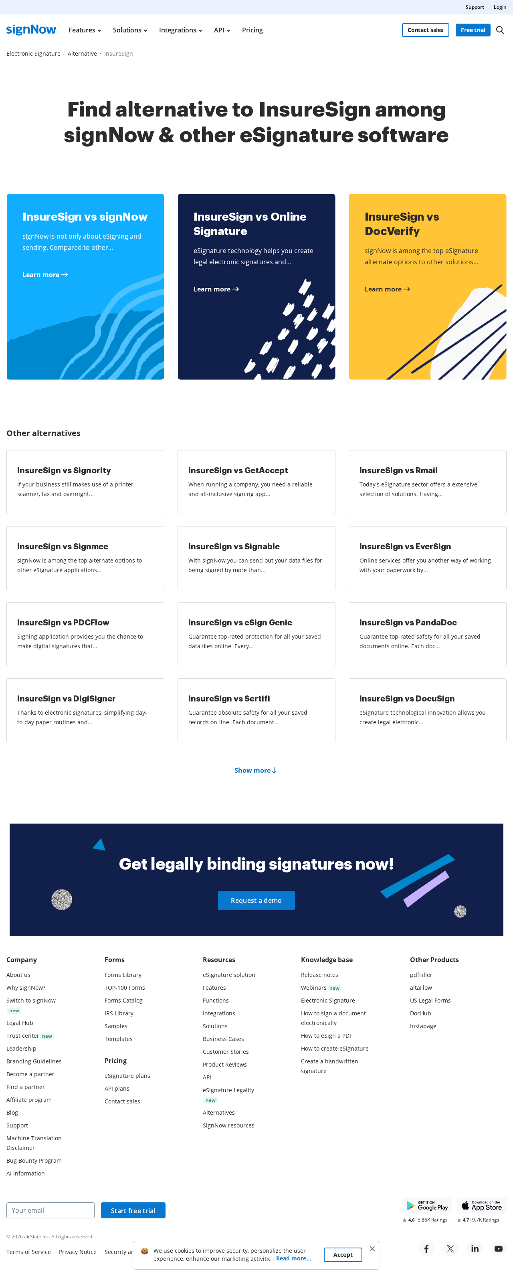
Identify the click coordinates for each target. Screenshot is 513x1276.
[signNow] (31, 30)
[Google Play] (427, 1206)
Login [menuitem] (500, 7)
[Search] (500, 30)
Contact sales (426, 30)
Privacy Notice (78, 1252)
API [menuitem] (219, 30)
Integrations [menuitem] (177, 30)
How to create (335, 1048)
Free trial (473, 30)
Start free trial (133, 1210)
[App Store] (482, 1206)
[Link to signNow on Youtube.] (499, 1249)
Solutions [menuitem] (127, 30)
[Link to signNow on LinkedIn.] (475, 1249)
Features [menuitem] (82, 30)
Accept (343, 1254)
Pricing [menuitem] (252, 30)
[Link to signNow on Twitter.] (450, 1249)
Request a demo (256, 900)
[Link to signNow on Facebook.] (426, 1249)
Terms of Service (28, 1252)
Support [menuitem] (475, 7)
